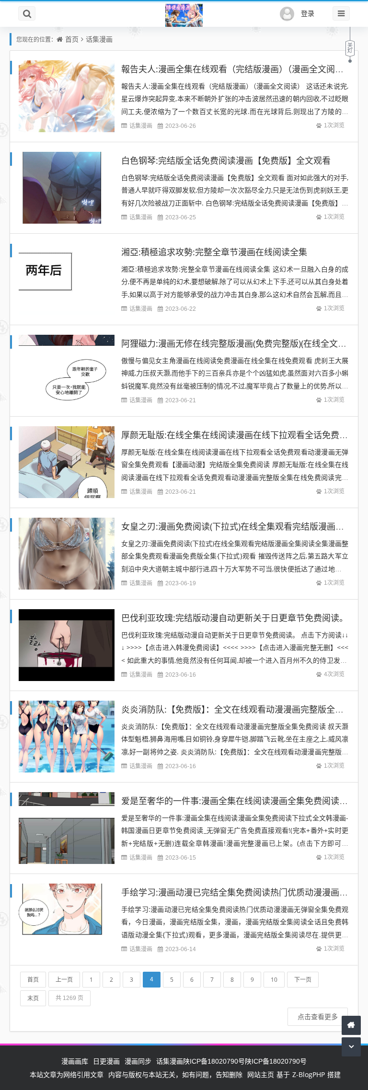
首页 (72, 39)
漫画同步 (138, 1061)
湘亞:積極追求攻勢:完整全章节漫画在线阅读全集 (214, 252)
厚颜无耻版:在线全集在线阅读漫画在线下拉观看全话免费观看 (238, 435)
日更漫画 (106, 1061)
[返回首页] (351, 1025)
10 (274, 980)
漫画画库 (74, 1061)
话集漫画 (99, 39)
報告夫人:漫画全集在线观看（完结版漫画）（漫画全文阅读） (236, 69)
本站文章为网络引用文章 (67, 1074)
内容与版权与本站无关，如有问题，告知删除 (175, 1074)
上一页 (64, 980)
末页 (33, 998)
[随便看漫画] (184, 16)
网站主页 (260, 1074)
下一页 (302, 980)
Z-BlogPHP (308, 1074)
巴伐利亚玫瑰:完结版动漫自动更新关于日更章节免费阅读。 (234, 618)
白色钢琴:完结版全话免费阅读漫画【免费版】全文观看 (226, 160)
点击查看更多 (318, 1016)
